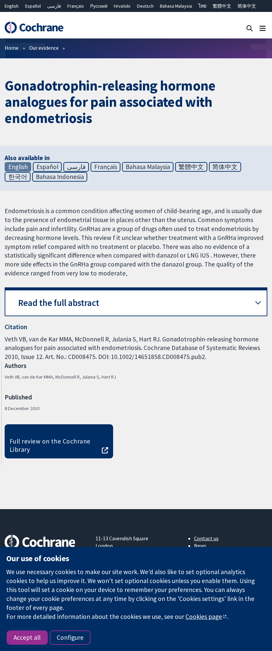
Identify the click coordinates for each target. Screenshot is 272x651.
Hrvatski (122, 6)
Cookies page (203, 617)
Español (33, 6)
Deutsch (145, 6)
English (12, 6)
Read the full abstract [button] (58, 302)
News (200, 545)
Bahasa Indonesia (60, 177)
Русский (98, 6)
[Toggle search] (249, 28)
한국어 (17, 177)
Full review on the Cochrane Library (50, 445)
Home (12, 47)
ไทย (202, 6)
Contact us (206, 538)
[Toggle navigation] (262, 28)
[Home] (34, 28)
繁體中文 (222, 6)
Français (75, 6)
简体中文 (247, 6)
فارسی (54, 6)
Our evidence (44, 47)
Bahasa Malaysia (176, 6)
